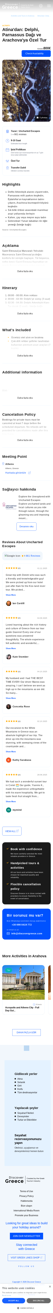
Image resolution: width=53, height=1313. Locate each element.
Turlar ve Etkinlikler (27, 1120)
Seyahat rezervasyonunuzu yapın (28, 1139)
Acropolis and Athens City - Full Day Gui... (22, 1009)
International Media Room (26, 1210)
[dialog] (26, 1298)
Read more (6, 1295)
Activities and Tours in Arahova (22, 16)
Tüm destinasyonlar (27, 1092)
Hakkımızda (27, 1201)
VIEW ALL (10, 831)
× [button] (50, 1287)
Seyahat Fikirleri (25, 1113)
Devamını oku (26, 526)
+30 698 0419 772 (22, 925)
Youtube (29, 1273)
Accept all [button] (13, 1300)
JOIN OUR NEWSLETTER (26, 1236)
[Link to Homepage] (10, 6)
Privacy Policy (26, 1196)
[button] (26, 1308)
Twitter (24, 1271)
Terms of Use (26, 1191)
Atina (20, 1079)
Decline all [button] (38, 1300)
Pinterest (34, 1273)
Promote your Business (26, 1215)
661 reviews (20, 134)
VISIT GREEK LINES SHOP (25, 1257)
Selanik (21, 1082)
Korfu (20, 1089)
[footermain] (26, 1048)
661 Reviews (33, 556)
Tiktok (39, 1271)
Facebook (13, 1273)
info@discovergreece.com (26, 933)
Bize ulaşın (26, 1206)
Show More (11, 595)
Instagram (18, 1273)
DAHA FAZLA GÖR (26, 1032)
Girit (19, 1085)
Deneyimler (23, 1116)
